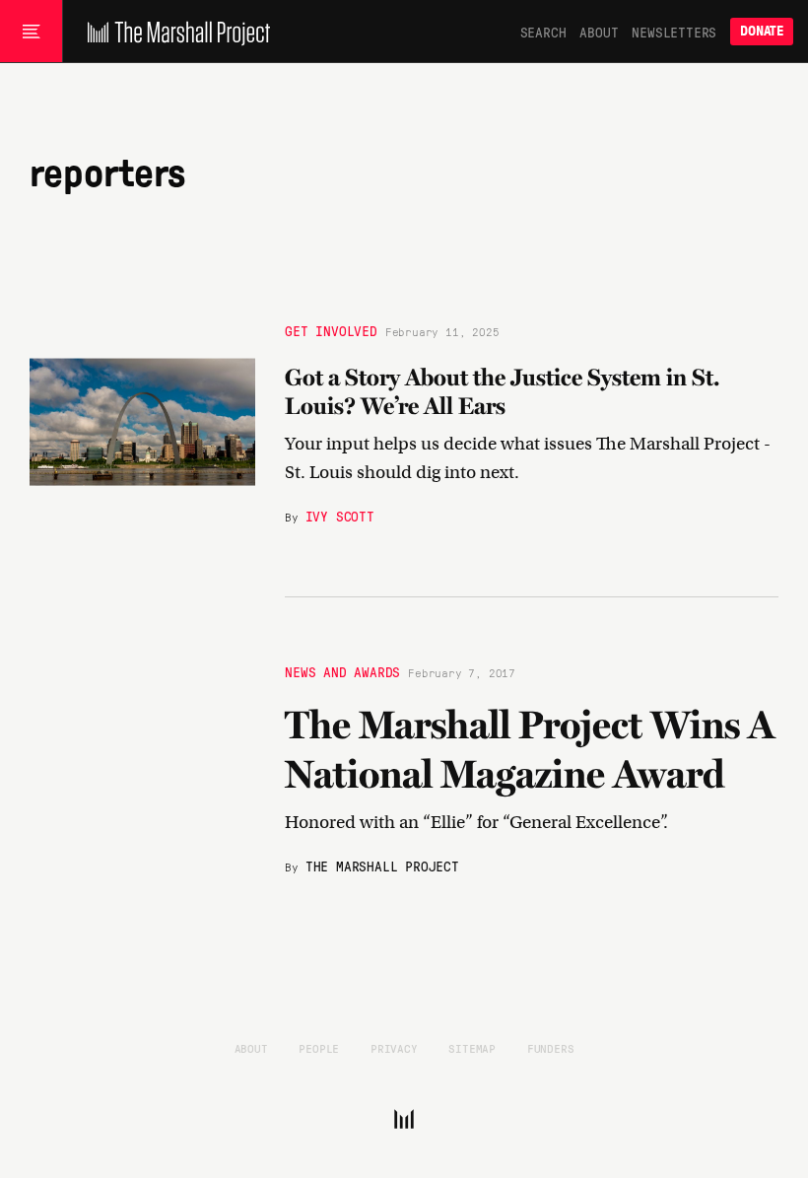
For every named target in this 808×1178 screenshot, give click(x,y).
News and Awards (342, 671)
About (598, 31)
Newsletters (674, 31)
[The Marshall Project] (174, 31)
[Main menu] (31, 31)
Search (543, 31)
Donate (761, 31)
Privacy (394, 1048)
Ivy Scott (339, 516)
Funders (550, 1048)
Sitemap (472, 1048)
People (319, 1048)
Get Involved (331, 330)
